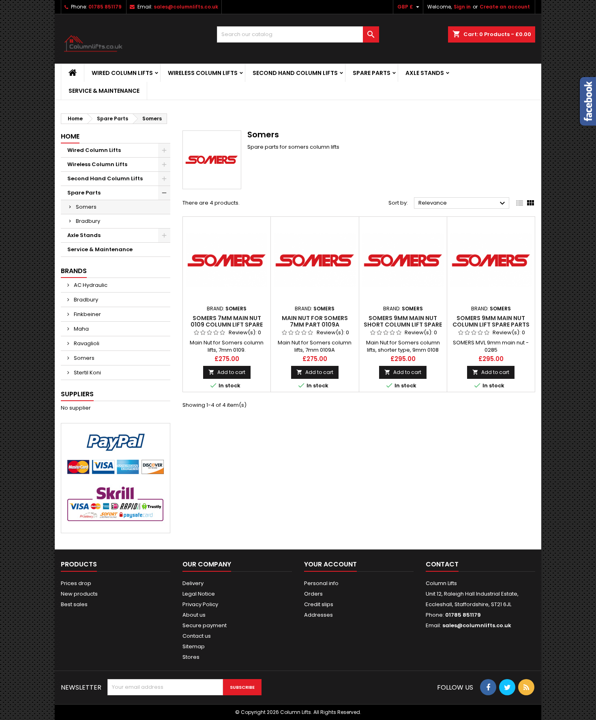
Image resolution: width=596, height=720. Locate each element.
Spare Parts (371, 73)
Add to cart (226, 372)
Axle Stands (424, 73)
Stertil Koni (87, 372)
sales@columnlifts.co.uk (186, 6)
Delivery (193, 583)
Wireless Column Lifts (203, 73)
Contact (442, 564)
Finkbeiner (87, 314)
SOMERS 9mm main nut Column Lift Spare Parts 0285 (491, 324)
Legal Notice (198, 594)
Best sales (74, 604)
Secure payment (204, 625)
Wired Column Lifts (122, 73)
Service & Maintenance (104, 91)
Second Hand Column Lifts (295, 73)
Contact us (196, 636)
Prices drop (76, 583)
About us (194, 615)
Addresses (318, 615)
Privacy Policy (200, 604)
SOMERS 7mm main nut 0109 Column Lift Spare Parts (227, 324)
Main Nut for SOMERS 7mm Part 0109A (315, 321)
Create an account (505, 6)
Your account (330, 564)
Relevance (462, 203)
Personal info (321, 583)
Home (70, 136)
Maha (81, 329)
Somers (86, 207)
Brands (74, 271)
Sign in (462, 6)
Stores (190, 657)
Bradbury (88, 221)
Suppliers (77, 394)
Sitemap (193, 646)
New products (79, 594)
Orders (313, 594)
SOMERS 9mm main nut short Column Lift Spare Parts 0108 (403, 324)
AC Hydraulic (90, 285)
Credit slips (318, 604)
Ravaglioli (86, 343)
